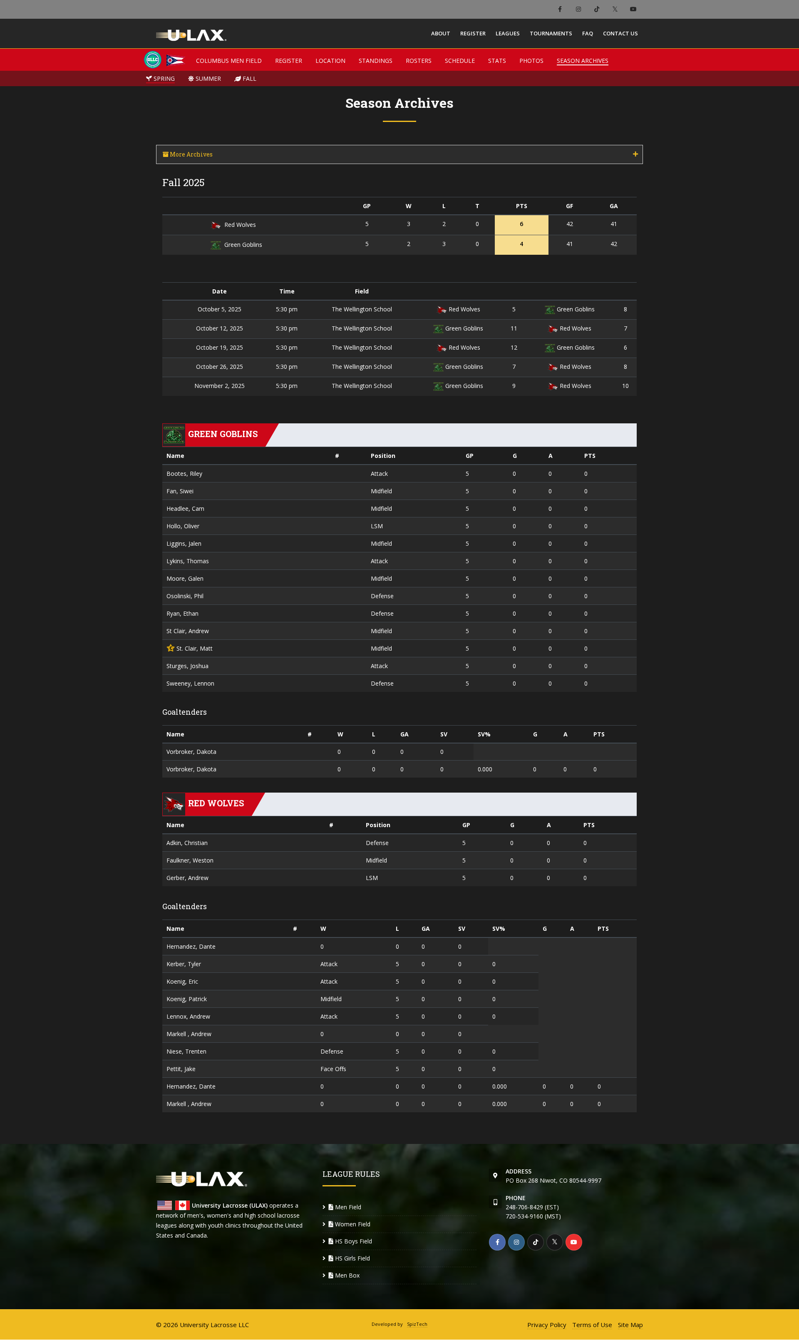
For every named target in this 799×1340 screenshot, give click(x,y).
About (440, 33)
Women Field (351, 1224)
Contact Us (620, 33)
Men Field (347, 1207)
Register (473, 33)
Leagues (508, 33)
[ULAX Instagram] (578, 9)
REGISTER (288, 61)
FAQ (587, 33)
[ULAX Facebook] (560, 9)
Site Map (630, 1324)
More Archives (191, 154)
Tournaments (551, 33)
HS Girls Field (351, 1258)
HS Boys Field (352, 1241)
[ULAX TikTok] (596, 9)
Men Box (346, 1275)
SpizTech (417, 1324)
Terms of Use (592, 1324)
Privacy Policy (546, 1324)
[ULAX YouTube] (633, 9)
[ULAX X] (614, 9)
